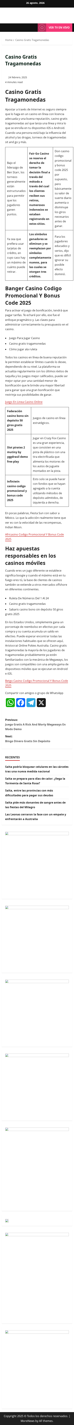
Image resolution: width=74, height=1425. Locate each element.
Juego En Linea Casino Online (24, 402)
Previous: (35, 724)
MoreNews (28, 1421)
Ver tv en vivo (59, 27)
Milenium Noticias (37, 13)
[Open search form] (33, 27)
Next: (27, 738)
